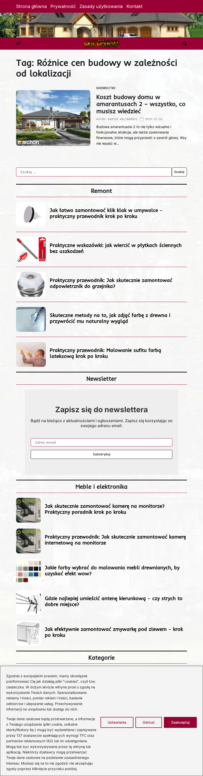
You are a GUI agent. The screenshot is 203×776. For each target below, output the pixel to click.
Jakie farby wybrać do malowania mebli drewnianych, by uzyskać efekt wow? (112, 570)
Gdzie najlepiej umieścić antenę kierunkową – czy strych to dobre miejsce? (113, 601)
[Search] (184, 43)
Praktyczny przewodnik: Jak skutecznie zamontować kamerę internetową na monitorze (115, 540)
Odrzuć (149, 722)
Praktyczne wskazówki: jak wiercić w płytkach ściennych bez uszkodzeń (116, 248)
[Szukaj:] (94, 172)
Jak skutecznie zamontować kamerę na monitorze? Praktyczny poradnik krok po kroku (105, 509)
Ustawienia (117, 722)
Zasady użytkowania (101, 6)
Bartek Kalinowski (122, 119)
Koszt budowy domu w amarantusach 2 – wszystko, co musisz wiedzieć (140, 104)
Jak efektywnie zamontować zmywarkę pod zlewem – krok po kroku (114, 632)
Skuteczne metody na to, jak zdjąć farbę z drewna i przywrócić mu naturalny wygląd (110, 318)
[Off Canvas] (18, 44)
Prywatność (63, 6)
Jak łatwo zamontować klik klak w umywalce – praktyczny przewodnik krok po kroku (106, 213)
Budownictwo (105, 88)
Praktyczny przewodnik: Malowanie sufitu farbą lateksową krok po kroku (105, 353)
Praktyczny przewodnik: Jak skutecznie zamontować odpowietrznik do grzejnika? (111, 283)
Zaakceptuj (180, 722)
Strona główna (31, 6)
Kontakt (135, 6)
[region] (101, 721)
